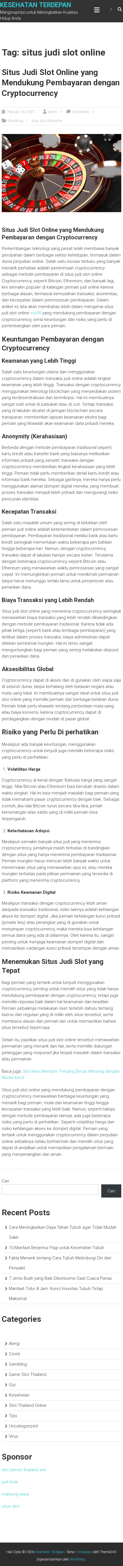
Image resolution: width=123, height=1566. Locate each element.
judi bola (10, 1481)
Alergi (14, 1343)
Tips (13, 1415)
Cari (5, 1181)
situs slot (10, 1506)
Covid (14, 1353)
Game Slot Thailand (27, 1374)
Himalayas (84, 1552)
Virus (13, 1436)
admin (53, 112)
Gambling (15, 121)
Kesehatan (19, 1395)
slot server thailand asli (24, 1469)
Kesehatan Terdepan (35, 5)
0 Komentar (81, 112)
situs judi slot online (47, 121)
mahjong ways (15, 1494)
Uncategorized (23, 1426)
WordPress (78, 1559)
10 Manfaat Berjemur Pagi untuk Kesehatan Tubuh (56, 1247)
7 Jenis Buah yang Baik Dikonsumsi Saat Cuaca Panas (60, 1278)
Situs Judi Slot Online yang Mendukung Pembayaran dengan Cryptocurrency (61, 83)
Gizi (12, 1384)
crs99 (35, 312)
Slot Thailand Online (28, 1405)
